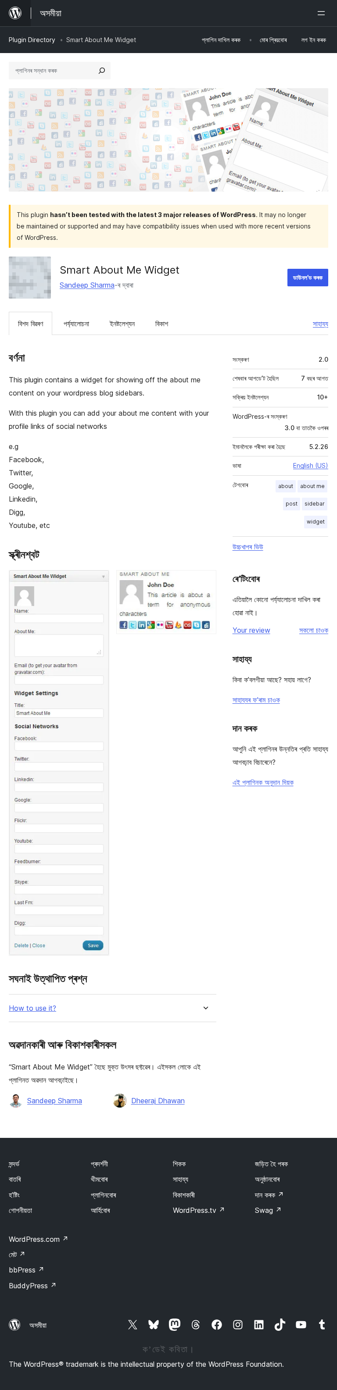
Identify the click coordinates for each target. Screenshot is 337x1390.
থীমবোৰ (99, 1179)
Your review (251, 630)
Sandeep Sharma (87, 285)
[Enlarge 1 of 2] (97, 581)
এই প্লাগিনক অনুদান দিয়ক (263, 782)
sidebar (315, 503)
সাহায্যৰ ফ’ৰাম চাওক (256, 699)
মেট (17, 1254)
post (292, 503)
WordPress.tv (199, 1210)
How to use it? (32, 1008)
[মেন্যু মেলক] (323, 13)
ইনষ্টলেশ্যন (122, 323)
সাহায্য (320, 323)
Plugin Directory (32, 39)
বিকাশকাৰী (184, 1194)
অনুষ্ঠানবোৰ (267, 1179)
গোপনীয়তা (20, 1210)
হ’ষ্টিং (14, 1194)
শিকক (179, 1163)
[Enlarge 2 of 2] (204, 581)
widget (316, 521)
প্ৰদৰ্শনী (99, 1163)
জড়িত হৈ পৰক (271, 1163)
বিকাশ (161, 323)
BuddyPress (33, 1285)
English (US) (310, 465)
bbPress (26, 1269)
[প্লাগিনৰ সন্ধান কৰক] (102, 70)
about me (312, 486)
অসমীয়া (38, 1325)
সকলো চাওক (313, 630)
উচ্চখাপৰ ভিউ (248, 546)
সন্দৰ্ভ (14, 1163)
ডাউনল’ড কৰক (308, 277)
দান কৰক (269, 1194)
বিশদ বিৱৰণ (30, 323)
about (285, 486)
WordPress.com (38, 1239)
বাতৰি (15, 1179)
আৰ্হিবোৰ (100, 1210)
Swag (268, 1210)
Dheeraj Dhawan (158, 1100)
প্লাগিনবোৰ (103, 1194)
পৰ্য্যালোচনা (76, 323)
